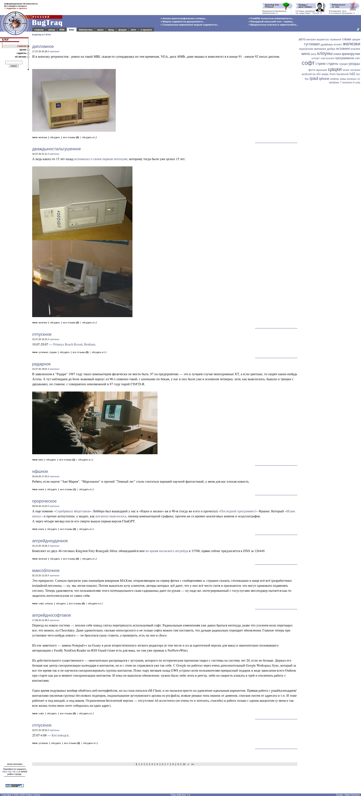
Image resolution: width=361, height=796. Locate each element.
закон (100, 29)
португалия (327, 58)
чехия (345, 70)
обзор (51, 29)
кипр (313, 54)
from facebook (339, 74)
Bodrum (89, 344)
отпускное (42, 334)
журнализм (306, 48)
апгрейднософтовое (51, 615)
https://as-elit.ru (10, 771)
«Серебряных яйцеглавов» (73, 511)
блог (71, 29)
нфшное (40, 471)
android (307, 74)
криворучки (351, 54)
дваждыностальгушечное (56, 149)
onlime (334, 78)
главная (38, 29)
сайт (357, 58)
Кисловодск (60, 735)
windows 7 (335, 82)
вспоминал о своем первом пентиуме (100, 159)
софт (41, 603)
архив (22, 49)
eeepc (325, 74)
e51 (318, 74)
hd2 (352, 74)
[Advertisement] (329, 150)
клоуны (49, 603)
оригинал (54, 51)
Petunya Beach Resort (68, 344)
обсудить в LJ (89, 137)
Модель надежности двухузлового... (183, 21)
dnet (133, 29)
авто (302, 39)
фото (311, 69)
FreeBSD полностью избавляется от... (271, 18)
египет (338, 44)
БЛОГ (5, 39)
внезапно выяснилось (110, 516)
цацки (335, 69)
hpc (358, 74)
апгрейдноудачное (50, 540)
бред (111, 29)
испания (343, 49)
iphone (324, 79)
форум (122, 29)
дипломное (43, 46)
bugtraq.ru (38, 34)
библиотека (86, 29)
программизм (344, 58)
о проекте (146, 29)
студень (332, 63)
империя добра (324, 48)
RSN (62, 29)
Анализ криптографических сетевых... (184, 18)
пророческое (44, 501)
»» (192, 764)
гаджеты (21, 53)
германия (335, 39)
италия (355, 48)
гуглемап (43, 352)
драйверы (327, 44)
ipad (314, 78)
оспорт (315, 58)
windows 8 (348, 82)
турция (53, 352)
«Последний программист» (238, 511)
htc (307, 78)
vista (343, 78)
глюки (346, 39)
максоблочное (46, 570)
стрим (320, 64)
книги (41, 489)
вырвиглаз (323, 39)
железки (42, 137)
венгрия (311, 39)
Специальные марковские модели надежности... (190, 24)
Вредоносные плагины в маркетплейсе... (274, 24)
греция (356, 39)
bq (314, 74)
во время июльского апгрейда (167, 551)
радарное (41, 364)
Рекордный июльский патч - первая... (272, 21)
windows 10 (353, 79)
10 (184, 764)
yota (357, 82)
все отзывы (71, 137)
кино (40, 459)
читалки (355, 69)
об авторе (20, 56)
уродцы (354, 63)
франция (321, 70)
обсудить (55, 137)
